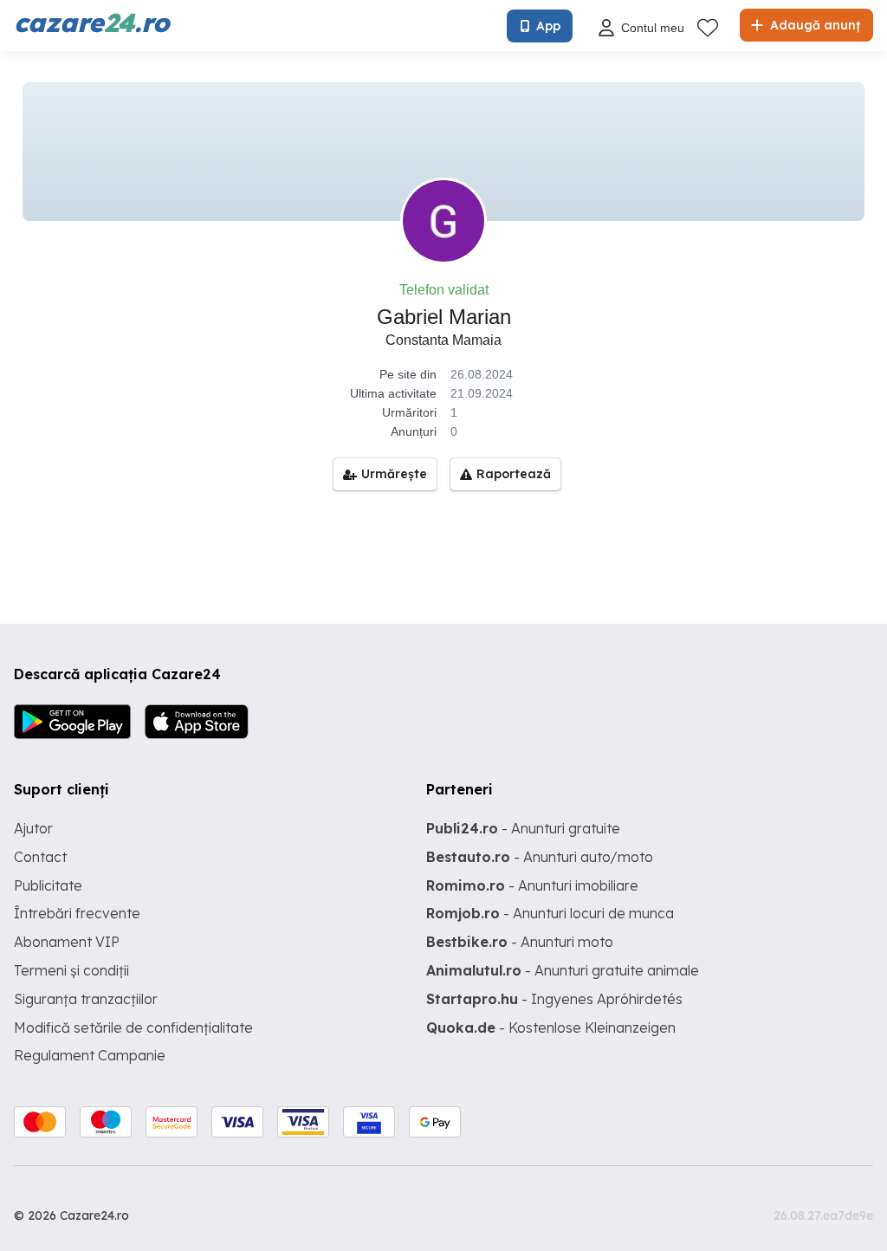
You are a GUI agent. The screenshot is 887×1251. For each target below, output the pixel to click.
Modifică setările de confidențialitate (133, 1027)
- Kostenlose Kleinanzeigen (551, 1027)
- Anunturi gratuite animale (562, 970)
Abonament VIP (67, 941)
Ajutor (33, 828)
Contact (40, 856)
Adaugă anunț (813, 25)
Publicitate (48, 885)
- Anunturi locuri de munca (550, 913)
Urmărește (394, 474)
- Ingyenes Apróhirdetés (554, 999)
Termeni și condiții (71, 970)
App (548, 26)
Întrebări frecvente (77, 913)
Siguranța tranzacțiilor (86, 999)
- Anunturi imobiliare (532, 885)
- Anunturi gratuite (523, 828)
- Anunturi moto (519, 941)
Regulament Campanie (89, 1055)
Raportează (513, 474)
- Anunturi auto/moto (539, 856)
